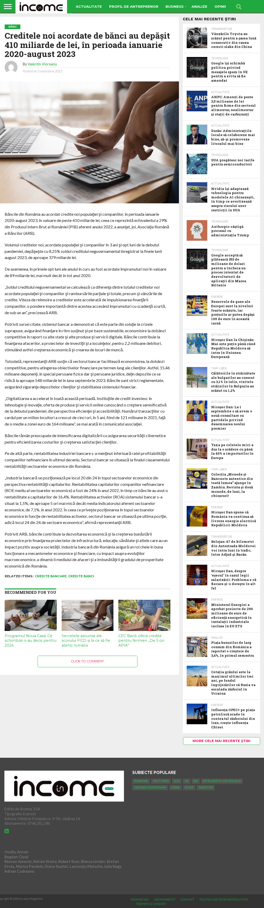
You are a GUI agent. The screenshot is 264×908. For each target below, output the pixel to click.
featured (161, 781)
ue (186, 781)
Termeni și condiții (151, 904)
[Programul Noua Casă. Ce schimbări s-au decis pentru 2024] (31, 629)
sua (177, 781)
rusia (189, 787)
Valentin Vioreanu (42, 64)
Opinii (220, 6)
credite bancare (51, 576)
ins (195, 781)
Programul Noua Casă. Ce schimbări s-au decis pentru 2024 (30, 641)
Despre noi (140, 899)
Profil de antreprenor (133, 6)
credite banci (81, 576)
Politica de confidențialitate (224, 899)
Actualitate (89, 6)
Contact (187, 899)
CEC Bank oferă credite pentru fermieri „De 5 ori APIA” (141, 641)
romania (141, 781)
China (175, 787)
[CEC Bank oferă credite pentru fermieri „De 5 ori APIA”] (144, 629)
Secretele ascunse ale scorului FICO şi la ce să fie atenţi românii (86, 641)
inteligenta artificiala (222, 781)
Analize (199, 6)
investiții (206, 787)
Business (175, 6)
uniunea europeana (150, 787)
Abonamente (164, 899)
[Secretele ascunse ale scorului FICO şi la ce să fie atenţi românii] (88, 629)
